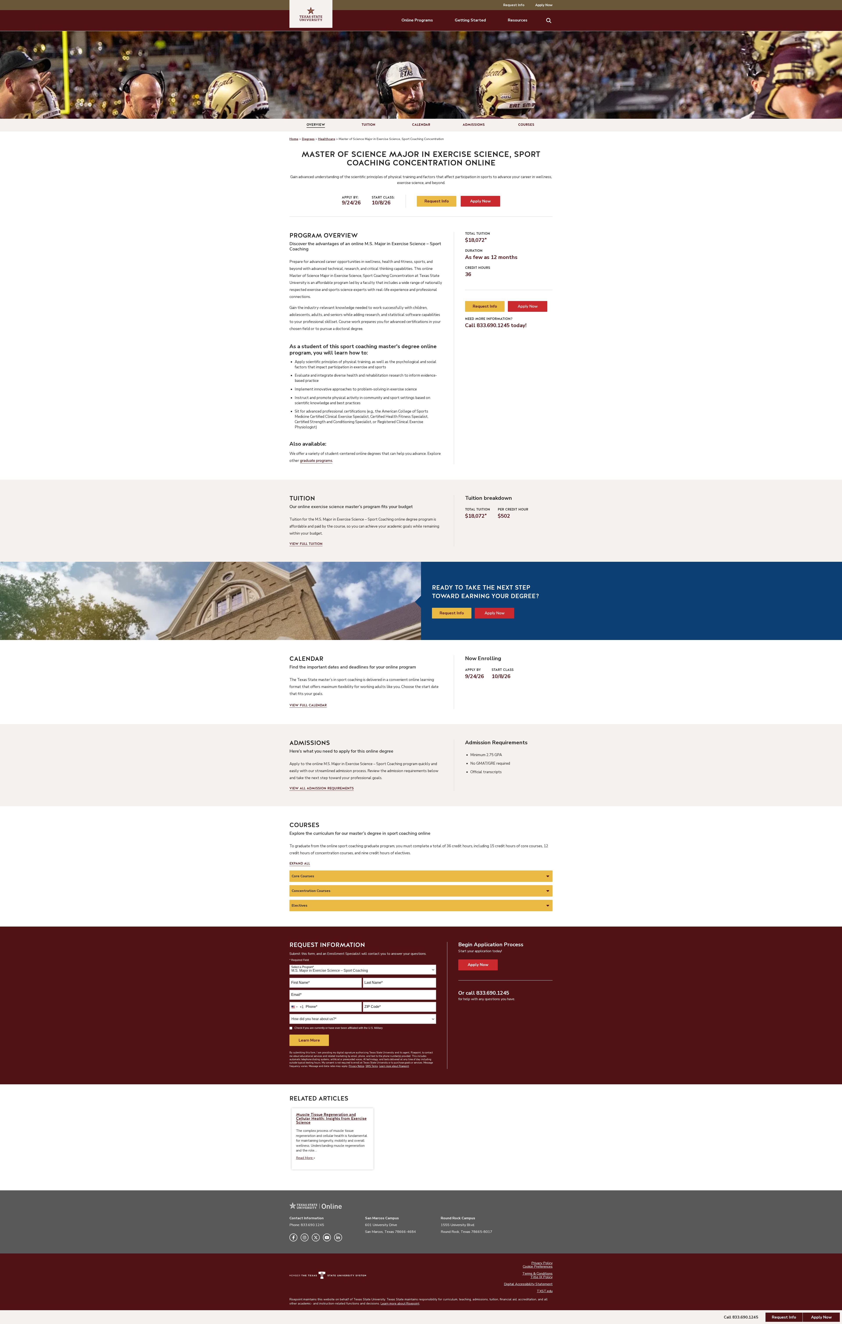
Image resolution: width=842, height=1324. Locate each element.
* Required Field (299, 960)
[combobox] (362, 970)
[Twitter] (316, 1237)
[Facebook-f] (293, 1237)
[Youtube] (327, 1237)
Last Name (373, 982)
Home (293, 139)
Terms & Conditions (537, 1273)
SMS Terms (372, 1066)
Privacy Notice (356, 1066)
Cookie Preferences (538, 1266)
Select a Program (302, 967)
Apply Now (544, 5)
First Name (300, 982)
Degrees (308, 139)
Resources (517, 20)
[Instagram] (305, 1237)
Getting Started (470, 20)
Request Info (513, 5)
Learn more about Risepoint (394, 1066)
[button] (549, 20)
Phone (311, 1007)
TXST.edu (545, 1291)
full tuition (306, 544)
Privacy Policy (542, 1263)
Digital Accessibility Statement (528, 1284)
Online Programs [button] (417, 20)
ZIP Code (372, 1007)
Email (296, 994)
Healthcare (326, 139)
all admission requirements (321, 788)
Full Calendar (308, 705)
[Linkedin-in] (338, 1237)
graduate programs (316, 460)
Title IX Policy (541, 1277)
